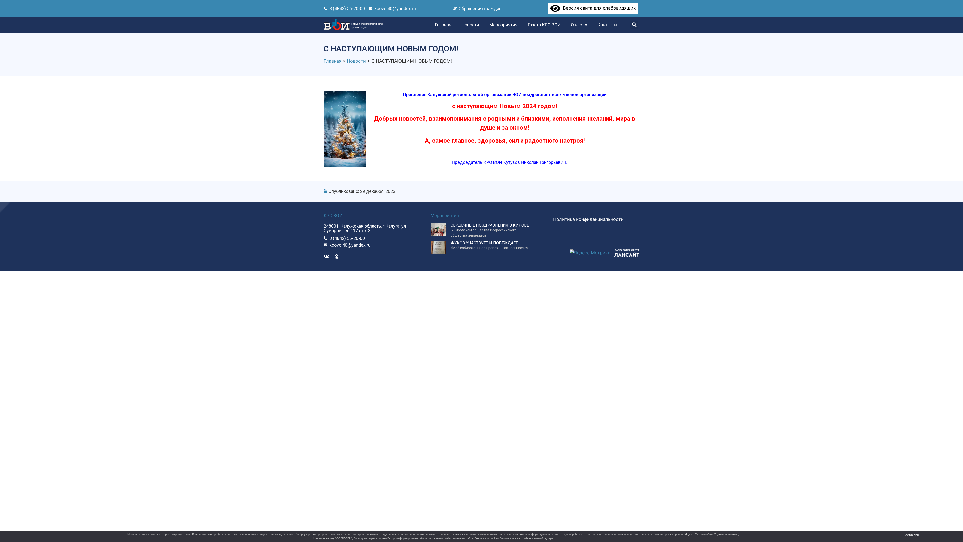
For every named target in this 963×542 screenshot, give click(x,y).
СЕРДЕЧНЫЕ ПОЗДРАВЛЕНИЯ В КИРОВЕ (490, 225)
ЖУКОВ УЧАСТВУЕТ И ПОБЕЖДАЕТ (484, 243)
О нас (576, 24)
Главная (443, 24)
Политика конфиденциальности (588, 219)
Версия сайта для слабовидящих (598, 8)
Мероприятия (503, 24)
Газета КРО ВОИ (544, 24)
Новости (470, 24)
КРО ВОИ (333, 215)
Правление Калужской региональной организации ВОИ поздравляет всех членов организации (505, 94)
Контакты (607, 24)
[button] (634, 25)
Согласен (912, 535)
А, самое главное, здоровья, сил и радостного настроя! (505, 140)
